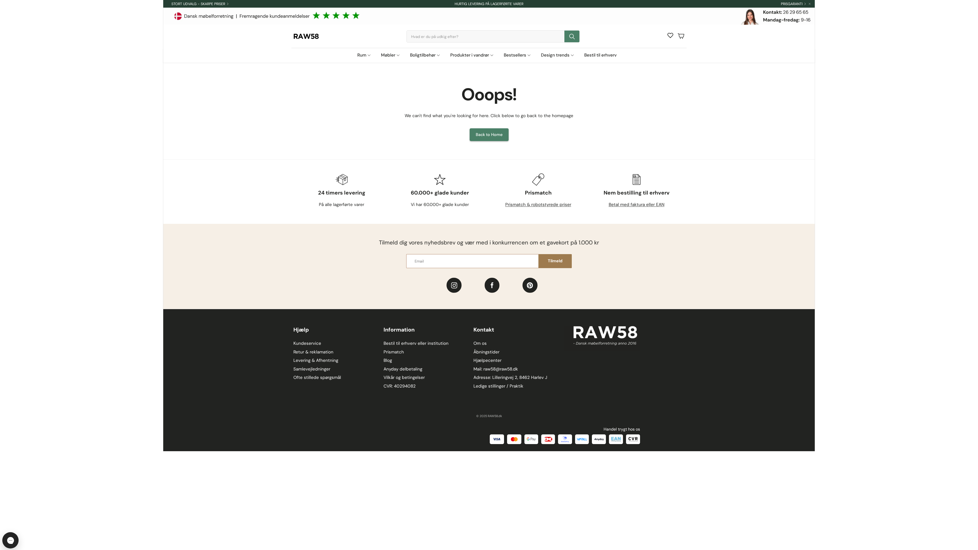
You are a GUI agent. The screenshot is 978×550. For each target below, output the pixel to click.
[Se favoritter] (670, 35)
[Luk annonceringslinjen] (809, 4)
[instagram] (453, 285)
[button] (493, 36)
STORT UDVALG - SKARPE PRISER (198, 4)
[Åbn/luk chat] (10, 540)
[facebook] (491, 285)
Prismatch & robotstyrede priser (538, 204)
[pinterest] (530, 285)
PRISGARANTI (792, 4)
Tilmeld (555, 261)
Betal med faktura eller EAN (636, 204)
